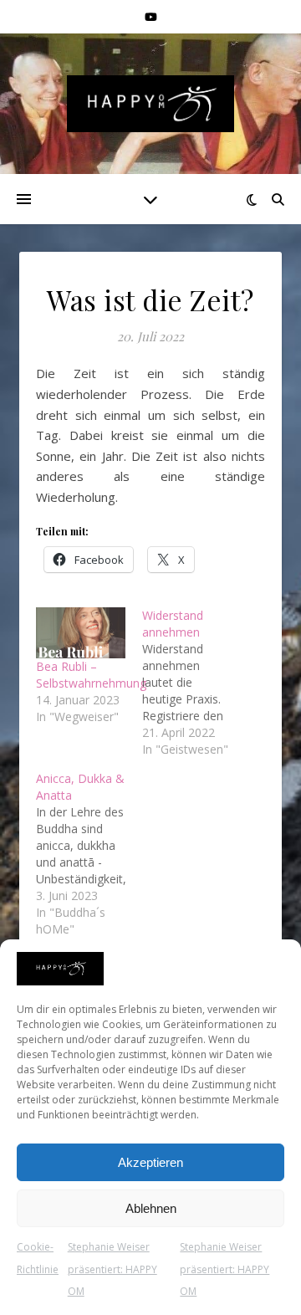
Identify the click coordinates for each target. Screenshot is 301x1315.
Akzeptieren (150, 1162)
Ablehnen (150, 1208)
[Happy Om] (150, 103)
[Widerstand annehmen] (195, 682)
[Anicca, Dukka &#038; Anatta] (89, 854)
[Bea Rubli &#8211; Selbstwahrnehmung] (80, 632)
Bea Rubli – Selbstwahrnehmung (91, 674)
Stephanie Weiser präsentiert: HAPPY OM (112, 1269)
